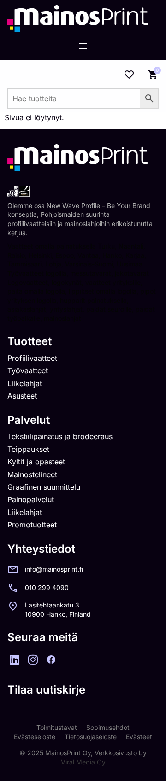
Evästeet (139, 737)
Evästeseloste (34, 737)
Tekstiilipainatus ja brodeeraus (60, 436)
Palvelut (28, 420)
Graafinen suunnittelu (43, 487)
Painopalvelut (30, 499)
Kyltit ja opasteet (36, 461)
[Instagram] (33, 659)
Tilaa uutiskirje (46, 689)
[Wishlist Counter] (129, 74)
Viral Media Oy (83, 762)
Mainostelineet (32, 474)
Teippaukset (28, 449)
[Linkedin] (14, 659)
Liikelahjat (24, 383)
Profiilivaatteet (32, 358)
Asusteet (22, 395)
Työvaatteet (27, 370)
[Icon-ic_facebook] (51, 659)
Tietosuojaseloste (91, 737)
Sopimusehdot (108, 727)
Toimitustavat (56, 727)
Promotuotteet (32, 524)
